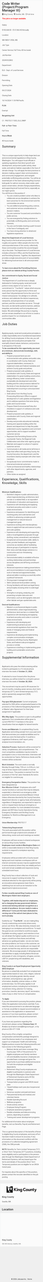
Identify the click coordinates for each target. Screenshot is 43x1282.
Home (29, 1279)
